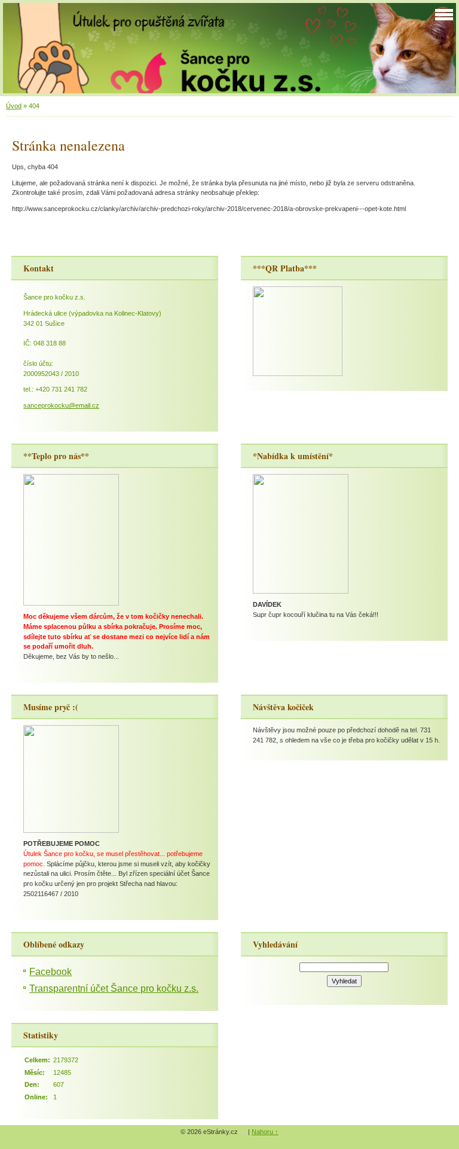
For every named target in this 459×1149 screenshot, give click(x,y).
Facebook (50, 972)
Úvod (14, 105)
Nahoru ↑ (265, 1131)
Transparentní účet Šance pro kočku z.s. (113, 988)
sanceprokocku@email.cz (61, 405)
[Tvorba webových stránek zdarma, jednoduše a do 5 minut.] (244, 1132)
